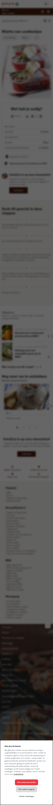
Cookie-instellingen (26, 796)
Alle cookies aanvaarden (26, 782)
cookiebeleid (18, 774)
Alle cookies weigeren (26, 789)
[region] (26, 772)
